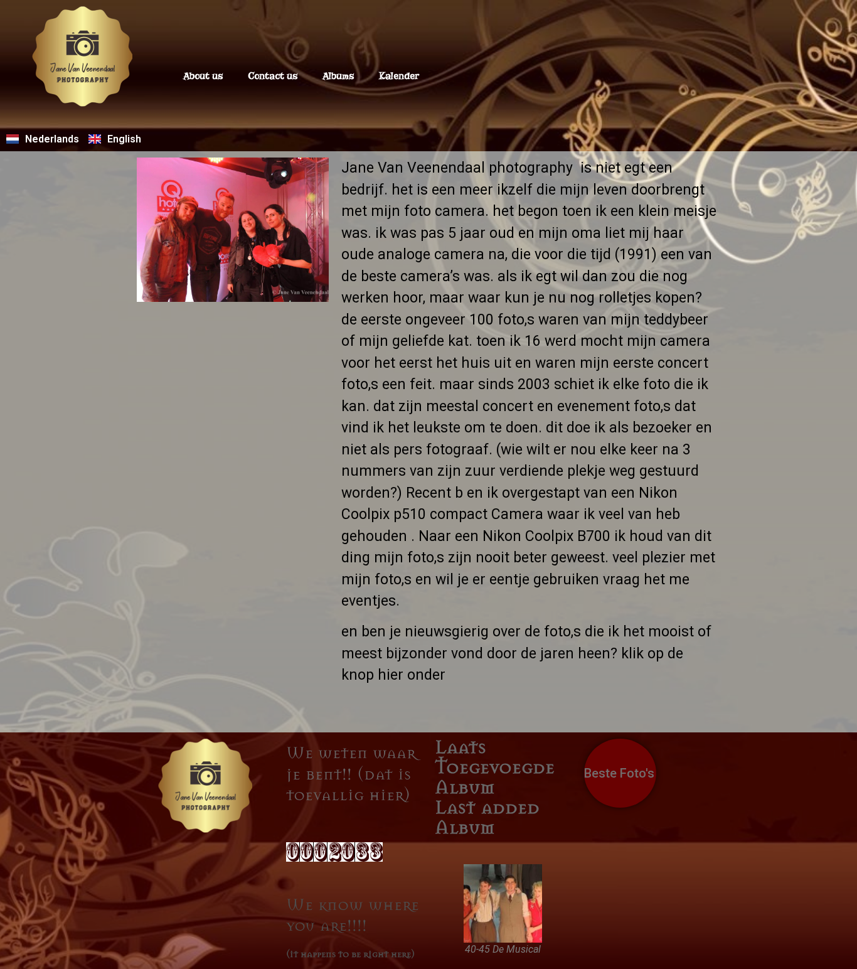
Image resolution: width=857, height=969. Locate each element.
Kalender (399, 76)
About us (203, 76)
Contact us (272, 76)
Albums (338, 76)
